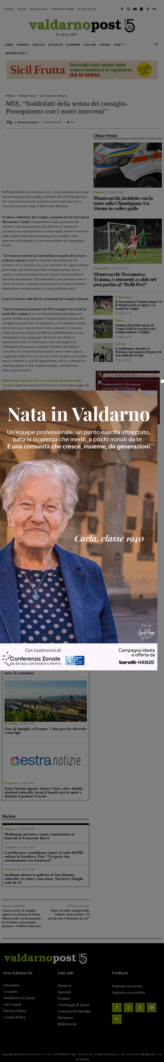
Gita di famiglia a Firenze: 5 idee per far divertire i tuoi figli (45, 731)
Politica (10, 95)
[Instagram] (128, 9)
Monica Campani (27, 122)
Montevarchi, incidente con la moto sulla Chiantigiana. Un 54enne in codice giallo (22, 530)
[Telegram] (141, 9)
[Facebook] (122, 9)
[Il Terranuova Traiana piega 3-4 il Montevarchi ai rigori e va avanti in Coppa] (23, 564)
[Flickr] (154, 9)
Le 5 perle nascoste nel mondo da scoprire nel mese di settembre (42, 671)
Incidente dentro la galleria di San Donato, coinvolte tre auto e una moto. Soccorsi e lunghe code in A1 (43, 879)
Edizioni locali (27, 95)
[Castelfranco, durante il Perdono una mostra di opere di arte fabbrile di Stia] (103, 352)
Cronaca (7, 541)
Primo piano (55, 541)
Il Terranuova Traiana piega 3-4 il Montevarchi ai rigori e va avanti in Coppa (22, 589)
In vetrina (10, 664)
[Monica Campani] (10, 122)
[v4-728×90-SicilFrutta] (82, 69)
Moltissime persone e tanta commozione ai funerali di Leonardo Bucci (39, 836)
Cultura (120, 344)
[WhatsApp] (143, 120)
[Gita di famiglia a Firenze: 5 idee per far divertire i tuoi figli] (45, 701)
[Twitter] (148, 9)
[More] (153, 120)
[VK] (133, 120)
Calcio (51, 599)
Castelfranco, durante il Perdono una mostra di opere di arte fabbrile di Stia (138, 352)
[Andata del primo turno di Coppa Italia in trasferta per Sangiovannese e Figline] (68, 564)
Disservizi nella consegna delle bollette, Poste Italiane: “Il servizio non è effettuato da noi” (68, 914)
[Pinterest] (124, 120)
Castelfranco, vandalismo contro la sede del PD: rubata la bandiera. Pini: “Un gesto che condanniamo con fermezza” (44, 856)
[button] (156, 44)
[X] (114, 120)
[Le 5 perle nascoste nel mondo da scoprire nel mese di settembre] (45, 641)
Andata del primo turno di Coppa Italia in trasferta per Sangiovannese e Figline (67, 589)
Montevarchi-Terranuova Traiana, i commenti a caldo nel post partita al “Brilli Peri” (68, 530)
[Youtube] (135, 9)
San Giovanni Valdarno (53, 95)
